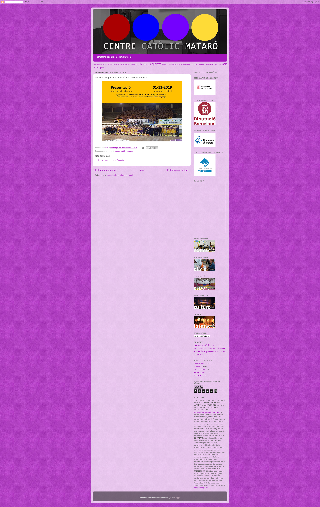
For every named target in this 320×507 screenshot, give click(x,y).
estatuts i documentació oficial (172, 64)
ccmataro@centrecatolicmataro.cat (206, 412)
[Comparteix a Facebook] (154, 147)
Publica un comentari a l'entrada (111, 160)
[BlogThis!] (150, 147)
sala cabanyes (199, 369)
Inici (142, 170)
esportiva (155, 64)
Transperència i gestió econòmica (105, 64)
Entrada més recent (105, 170)
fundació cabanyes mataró (194, 64)
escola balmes (142, 64)
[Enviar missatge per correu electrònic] (143, 148)
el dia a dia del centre (126, 64)
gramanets (210, 64)
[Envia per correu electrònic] (147, 147)
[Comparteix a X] (152, 147)
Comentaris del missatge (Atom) (120, 175)
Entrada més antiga (177, 170)
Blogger (177, 497)
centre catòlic (120, 151)
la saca (218, 64)
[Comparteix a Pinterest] (157, 147)
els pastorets (200, 348)
